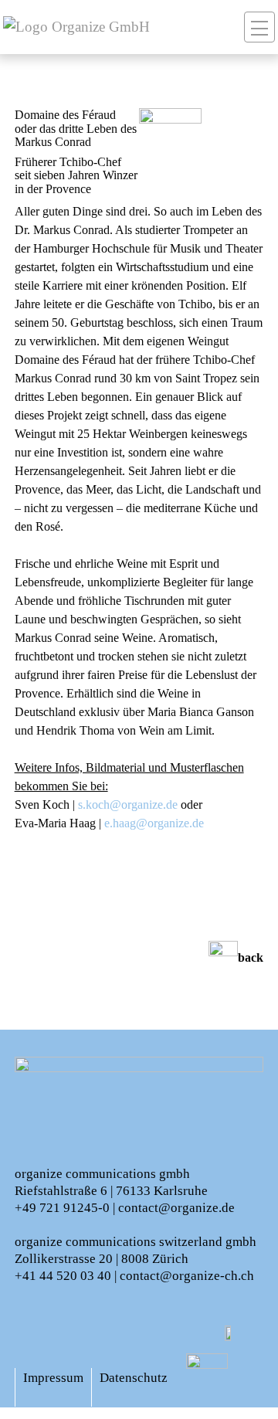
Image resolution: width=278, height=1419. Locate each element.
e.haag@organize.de (154, 823)
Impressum (53, 1377)
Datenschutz (134, 1377)
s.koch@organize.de (128, 804)
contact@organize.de (176, 1207)
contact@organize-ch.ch (187, 1275)
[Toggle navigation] (259, 27)
